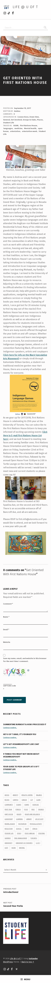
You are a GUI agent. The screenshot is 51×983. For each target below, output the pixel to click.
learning (19, 819)
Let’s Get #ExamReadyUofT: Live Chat (21, 744)
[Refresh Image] (28, 669)
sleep (27, 829)
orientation (15, 131)
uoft (6, 848)
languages (8, 128)
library (29, 819)
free (33, 809)
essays (18, 805)
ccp (31, 800)
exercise (36, 805)
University (8, 843)
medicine (18, 128)
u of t (38, 843)
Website (6, 642)
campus (15, 800)
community (9, 805)
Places (40, 120)
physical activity (36, 824)
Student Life (8, 123)
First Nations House (28, 125)
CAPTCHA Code (9, 686)
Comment (8, 604)
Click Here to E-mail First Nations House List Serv (25, 435)
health (19, 814)
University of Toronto (24, 843)
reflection (9, 829)
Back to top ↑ (27, 962)
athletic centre (27, 795)
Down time (34, 117)
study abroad (30, 833)
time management (20, 838)
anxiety (15, 795)
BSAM (15, 125)
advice (7, 795)
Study (19, 833)
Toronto (33, 838)
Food (26, 809)
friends (41, 809)
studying (41, 833)
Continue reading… (10, 728)
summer (8, 838)
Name (6, 617)
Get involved (16, 120)
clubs (38, 800)
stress (34, 829)
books (7, 800)
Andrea (17, 111)
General (6, 120)
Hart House (9, 814)
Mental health (30, 128)
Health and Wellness (32, 814)
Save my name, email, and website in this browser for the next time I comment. (24, 659)
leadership (9, 819)
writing (22, 848)
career (24, 800)
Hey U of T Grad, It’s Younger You (20, 734)
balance (39, 795)
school (18, 829)
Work (14, 848)
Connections (23, 117)
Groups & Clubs (29, 120)
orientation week (29, 131)
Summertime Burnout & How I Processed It (24, 724)
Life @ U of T (25, 7)
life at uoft (39, 819)
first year (8, 809)
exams (26, 805)
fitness (18, 809)
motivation (22, 824)
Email (6, 629)
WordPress (8, 962)
